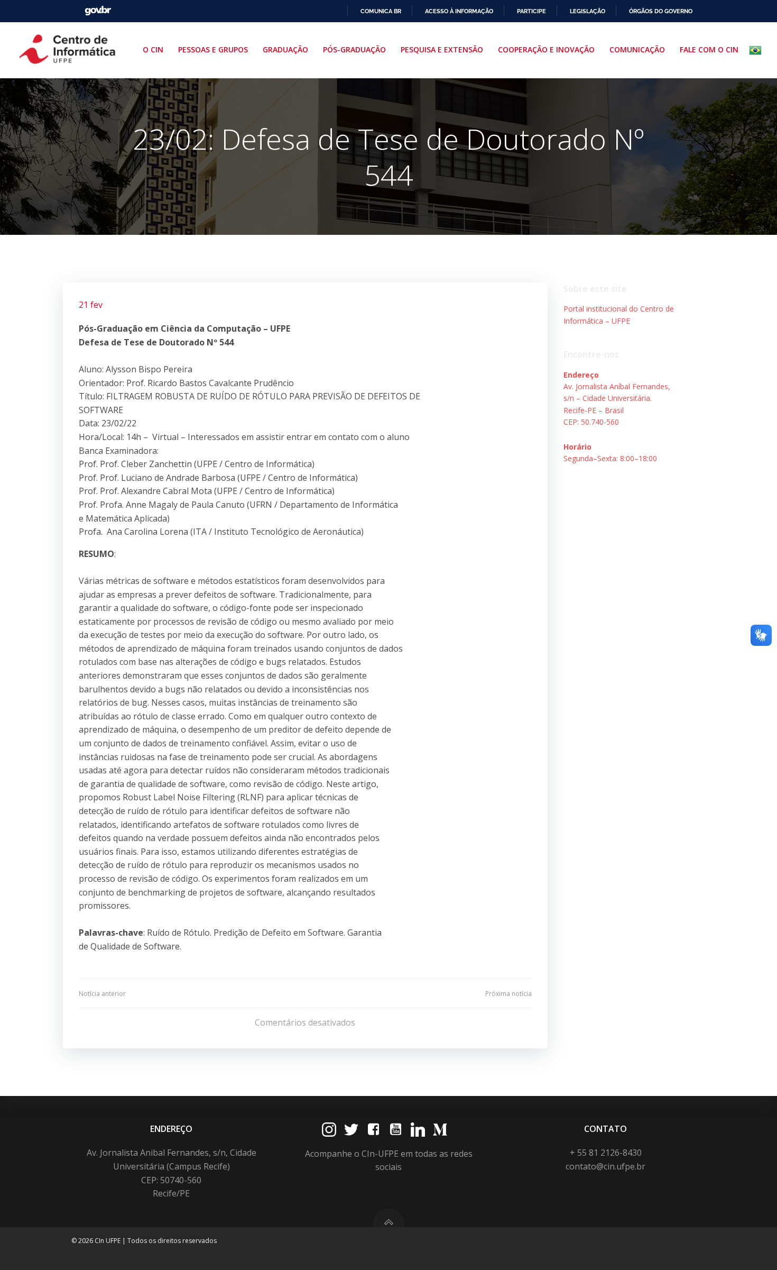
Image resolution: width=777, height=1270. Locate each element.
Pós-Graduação (354, 49)
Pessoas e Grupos (213, 49)
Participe (531, 11)
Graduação (285, 49)
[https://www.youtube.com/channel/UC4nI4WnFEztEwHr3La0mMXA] (395, 1129)
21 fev (91, 304)
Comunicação (637, 49)
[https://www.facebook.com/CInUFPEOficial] (373, 1129)
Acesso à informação (459, 11)
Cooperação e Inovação (546, 49)
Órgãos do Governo (660, 11)
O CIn (153, 49)
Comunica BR (380, 11)
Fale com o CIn (709, 49)
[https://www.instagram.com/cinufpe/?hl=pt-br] (329, 1129)
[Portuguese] (757, 50)
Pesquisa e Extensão (442, 49)
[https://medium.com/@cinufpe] (440, 1129)
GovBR (98, 11)
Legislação (587, 11)
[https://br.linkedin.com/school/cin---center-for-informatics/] (418, 1129)
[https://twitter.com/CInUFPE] (351, 1129)
